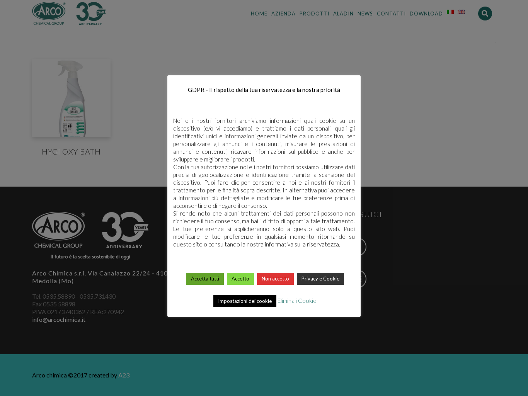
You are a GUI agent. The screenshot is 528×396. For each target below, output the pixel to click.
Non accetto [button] (275, 278)
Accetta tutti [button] (205, 278)
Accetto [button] (240, 278)
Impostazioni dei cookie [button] (245, 301)
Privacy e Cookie (320, 278)
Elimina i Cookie (297, 300)
